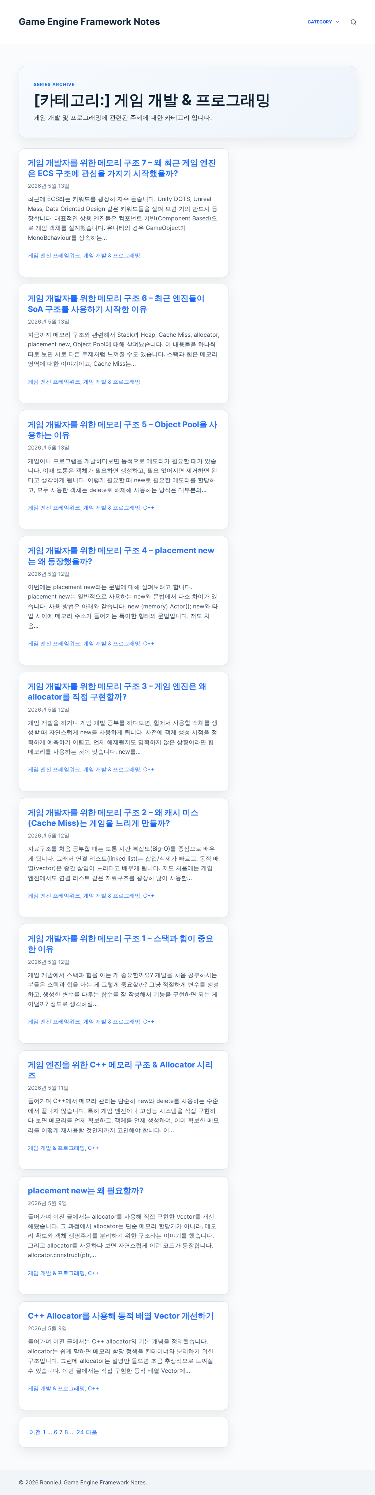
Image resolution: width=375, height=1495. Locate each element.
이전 (35, 1432)
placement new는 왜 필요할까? (86, 1190)
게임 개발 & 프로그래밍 (111, 255)
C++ (149, 507)
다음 (91, 1432)
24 (80, 1432)
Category (320, 22)
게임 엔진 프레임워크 (54, 255)
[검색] (353, 22)
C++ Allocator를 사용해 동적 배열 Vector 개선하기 (121, 1315)
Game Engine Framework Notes (89, 21)
